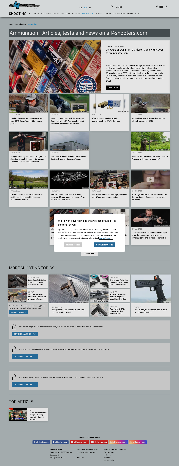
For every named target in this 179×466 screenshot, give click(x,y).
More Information (106, 238)
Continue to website (104, 245)
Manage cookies (73, 245)
